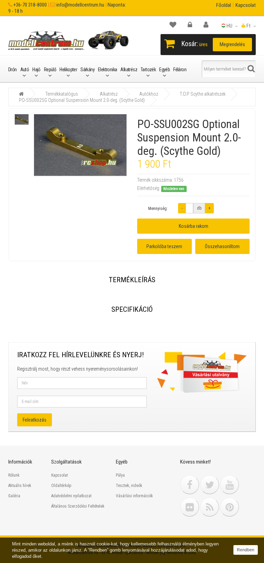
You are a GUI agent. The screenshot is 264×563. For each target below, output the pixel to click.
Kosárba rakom (193, 226)
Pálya (120, 475)
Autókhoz (148, 94)
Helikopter (68, 69)
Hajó (36, 69)
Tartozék (148, 69)
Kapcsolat (245, 5)
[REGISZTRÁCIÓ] (209, 25)
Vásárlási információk (134, 495)
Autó (24, 69)
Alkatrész (128, 69)
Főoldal (223, 5)
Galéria (14, 495)
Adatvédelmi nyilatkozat (71, 495)
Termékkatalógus (61, 94)
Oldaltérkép (61, 485)
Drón (12, 69)
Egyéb (164, 69)
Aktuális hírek (19, 485)
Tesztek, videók (129, 485)
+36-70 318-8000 (29, 5)
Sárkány (87, 69)
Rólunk (14, 475)
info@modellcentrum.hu (79, 5)
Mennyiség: (158, 208)
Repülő (50, 69)
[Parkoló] (176, 25)
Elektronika (107, 69)
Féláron (179, 69)
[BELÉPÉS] (193, 25)
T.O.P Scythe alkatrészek (203, 94)
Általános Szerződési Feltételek (77, 506)
